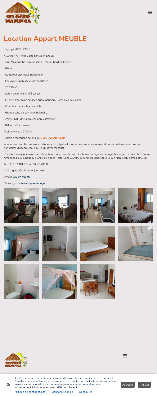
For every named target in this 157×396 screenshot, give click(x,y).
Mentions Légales (62, 391)
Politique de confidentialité (29, 391)
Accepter (127, 384)
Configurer (85, 391)
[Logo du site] (22, 12)
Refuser (144, 384)
